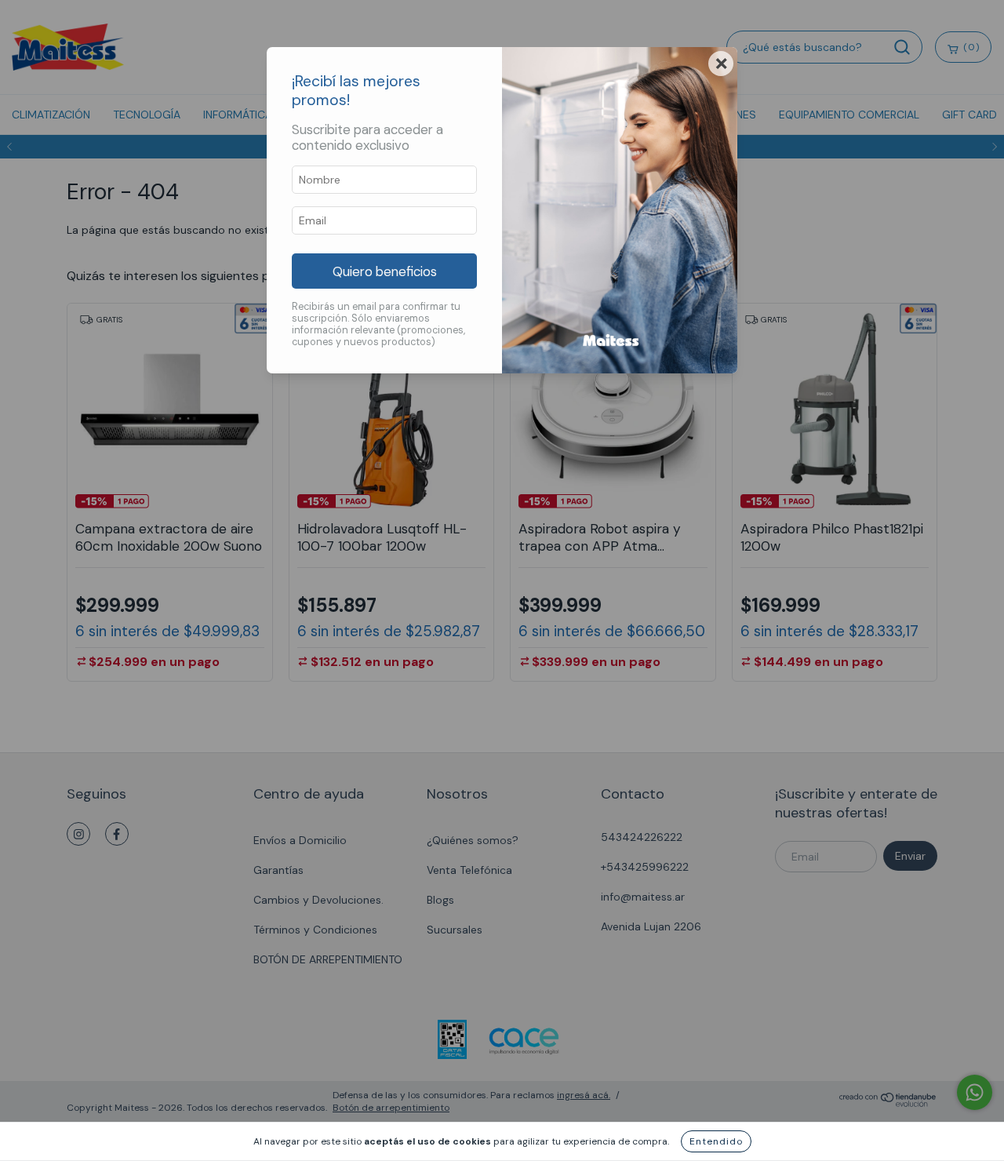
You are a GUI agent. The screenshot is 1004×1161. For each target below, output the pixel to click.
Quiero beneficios (385, 271)
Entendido (716, 1141)
